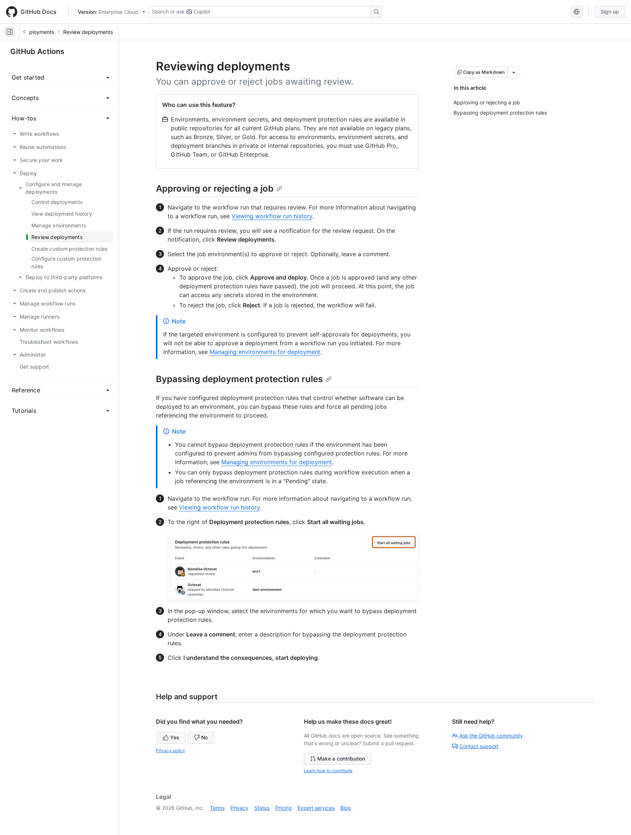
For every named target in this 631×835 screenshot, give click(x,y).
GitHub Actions (37, 51)
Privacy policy (170, 750)
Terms (217, 808)
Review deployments (88, 32)
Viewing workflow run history (272, 216)
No (204, 737)
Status (261, 808)
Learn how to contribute (328, 770)
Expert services (316, 808)
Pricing (283, 808)
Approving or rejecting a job (215, 188)
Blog (345, 808)
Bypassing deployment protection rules (239, 379)
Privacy (239, 808)
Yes (174, 737)
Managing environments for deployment (265, 351)
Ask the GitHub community (491, 735)
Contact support (478, 746)
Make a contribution (341, 758)
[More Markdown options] (514, 72)
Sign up (610, 11)
